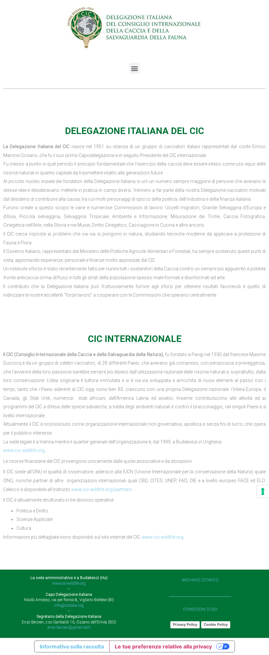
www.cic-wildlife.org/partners (101, 489)
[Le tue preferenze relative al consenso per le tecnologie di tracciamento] (263, 491)
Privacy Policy (185, 624)
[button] (134, 68)
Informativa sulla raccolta (72, 646)
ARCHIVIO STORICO (200, 579)
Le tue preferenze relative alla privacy (163, 646)
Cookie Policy (216, 624)
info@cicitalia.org (69, 605)
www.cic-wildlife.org (24, 450)
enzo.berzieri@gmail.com (69, 627)
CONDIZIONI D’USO (200, 609)
